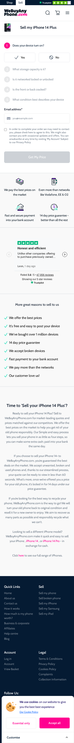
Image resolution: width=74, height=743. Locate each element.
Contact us (10, 603)
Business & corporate (16, 623)
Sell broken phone (50, 598)
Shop (10, 2)
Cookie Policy (31, 711)
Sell (20, 2)
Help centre (11, 633)
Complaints (46, 674)
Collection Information (52, 679)
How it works (12, 608)
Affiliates (9, 628)
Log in (8, 659)
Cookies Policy (47, 669)
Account (9, 664)
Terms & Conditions (50, 659)
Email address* (13, 109)
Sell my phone (47, 593)
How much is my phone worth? (18, 616)
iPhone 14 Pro (51, 541)
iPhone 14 (32, 541)
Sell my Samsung (49, 608)
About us (9, 598)
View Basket (11, 669)
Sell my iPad (46, 614)
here (21, 555)
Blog (6, 639)
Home (8, 593)
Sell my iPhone (48, 603)
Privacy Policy (47, 664)
